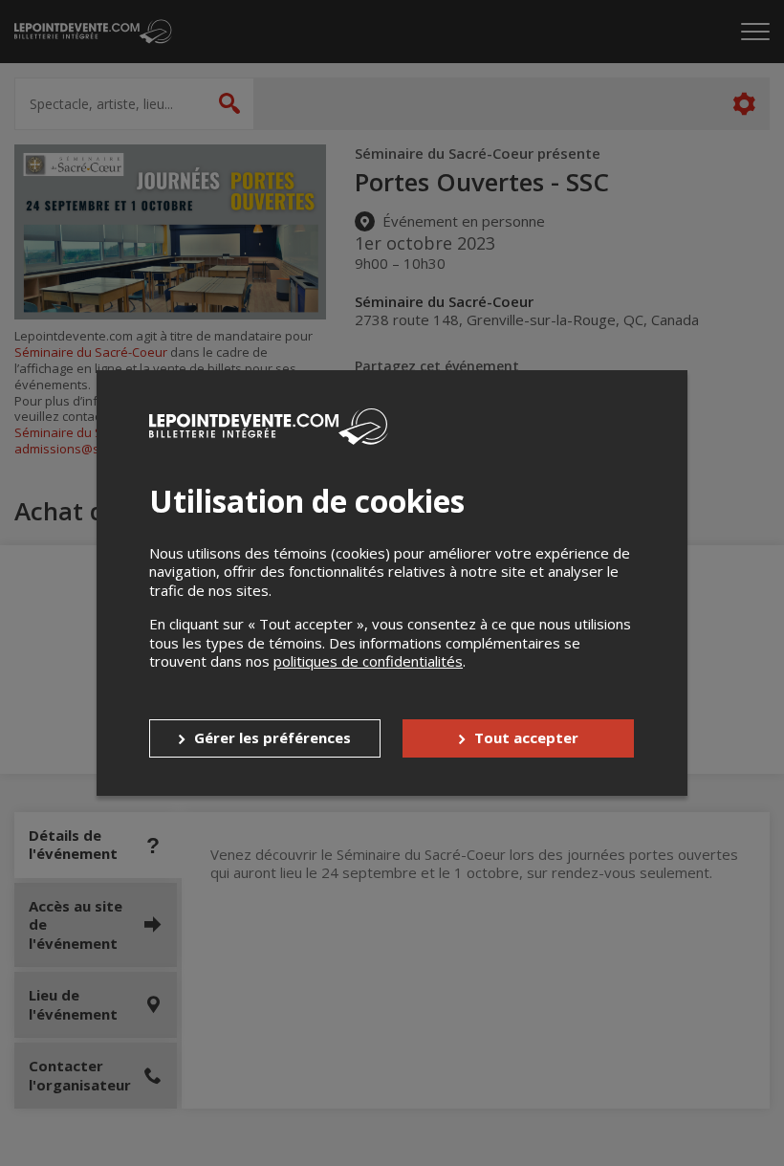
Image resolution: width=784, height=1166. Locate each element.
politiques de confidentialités (368, 661)
